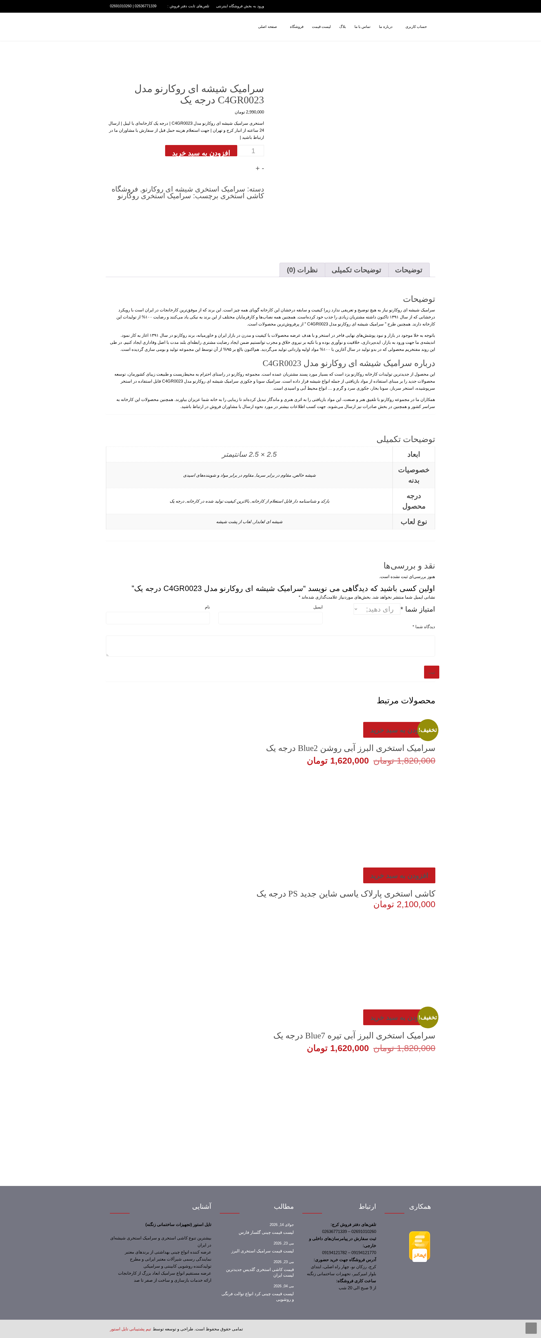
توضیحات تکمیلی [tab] (356, 270)
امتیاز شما (417, 609)
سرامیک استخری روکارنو (154, 196)
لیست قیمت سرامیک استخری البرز (262, 1251)
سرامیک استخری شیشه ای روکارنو (193, 189)
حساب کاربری (416, 26)
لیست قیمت (321, 26)
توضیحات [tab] (408, 270)
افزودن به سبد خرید (201, 152)
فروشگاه (296, 26)
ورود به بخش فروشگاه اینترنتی (240, 6)
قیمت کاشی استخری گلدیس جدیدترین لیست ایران (260, 1272)
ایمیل (318, 607)
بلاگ (342, 26)
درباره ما (385, 26)
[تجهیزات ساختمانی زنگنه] (180, 28)
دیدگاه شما (424, 626)
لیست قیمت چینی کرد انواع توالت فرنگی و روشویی (257, 1297)
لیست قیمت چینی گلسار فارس (266, 1232)
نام (207, 607)
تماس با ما (362, 26)
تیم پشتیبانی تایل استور (130, 1328)
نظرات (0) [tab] (302, 270)
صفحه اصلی (267, 26)
